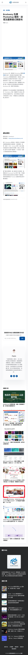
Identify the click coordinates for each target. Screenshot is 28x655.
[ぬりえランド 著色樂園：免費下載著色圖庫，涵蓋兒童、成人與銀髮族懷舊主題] (14, 416)
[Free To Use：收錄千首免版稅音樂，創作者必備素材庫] (14, 434)
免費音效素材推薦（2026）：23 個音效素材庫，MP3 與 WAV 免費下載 (16, 616)
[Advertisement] (14, 40)
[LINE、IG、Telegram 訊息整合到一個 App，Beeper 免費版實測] (4, 638)
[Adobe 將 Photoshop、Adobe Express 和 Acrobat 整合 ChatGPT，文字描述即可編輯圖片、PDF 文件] (14, 491)
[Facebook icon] (11, 376)
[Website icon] (14, 376)
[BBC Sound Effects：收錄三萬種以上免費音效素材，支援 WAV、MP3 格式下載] (14, 453)
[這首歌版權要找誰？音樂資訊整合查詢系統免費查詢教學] (4, 602)
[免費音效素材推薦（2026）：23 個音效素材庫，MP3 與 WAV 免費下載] (4, 617)
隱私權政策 (14, 648)
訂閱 (22, 338)
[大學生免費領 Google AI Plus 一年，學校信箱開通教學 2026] (4, 609)
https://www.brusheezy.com (16, 138)
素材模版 (8, 10)
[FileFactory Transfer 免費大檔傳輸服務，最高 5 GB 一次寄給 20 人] (4, 631)
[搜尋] (25, 2)
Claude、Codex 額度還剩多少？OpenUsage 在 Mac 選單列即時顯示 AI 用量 (16, 595)
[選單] (2, 2)
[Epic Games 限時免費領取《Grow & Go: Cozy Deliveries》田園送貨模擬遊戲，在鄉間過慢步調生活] (4, 624)
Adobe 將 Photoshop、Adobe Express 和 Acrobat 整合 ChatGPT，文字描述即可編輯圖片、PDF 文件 (14, 501)
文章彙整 (11, 646)
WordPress (17, 653)
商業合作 (22, 646)
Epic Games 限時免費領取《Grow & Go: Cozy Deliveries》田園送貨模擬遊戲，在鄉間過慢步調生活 (16, 624)
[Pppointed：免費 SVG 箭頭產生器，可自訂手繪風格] (14, 531)
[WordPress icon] (17, 376)
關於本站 (6, 646)
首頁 (4, 10)
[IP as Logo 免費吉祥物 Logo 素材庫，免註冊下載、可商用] (4, 588)
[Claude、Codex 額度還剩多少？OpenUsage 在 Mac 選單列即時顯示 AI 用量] (4, 595)
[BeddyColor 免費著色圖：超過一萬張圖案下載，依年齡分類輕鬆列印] (14, 396)
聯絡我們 (16, 646)
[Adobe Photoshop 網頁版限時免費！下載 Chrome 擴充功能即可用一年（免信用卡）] (14, 512)
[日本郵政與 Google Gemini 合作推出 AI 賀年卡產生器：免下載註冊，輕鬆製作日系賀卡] (14, 472)
